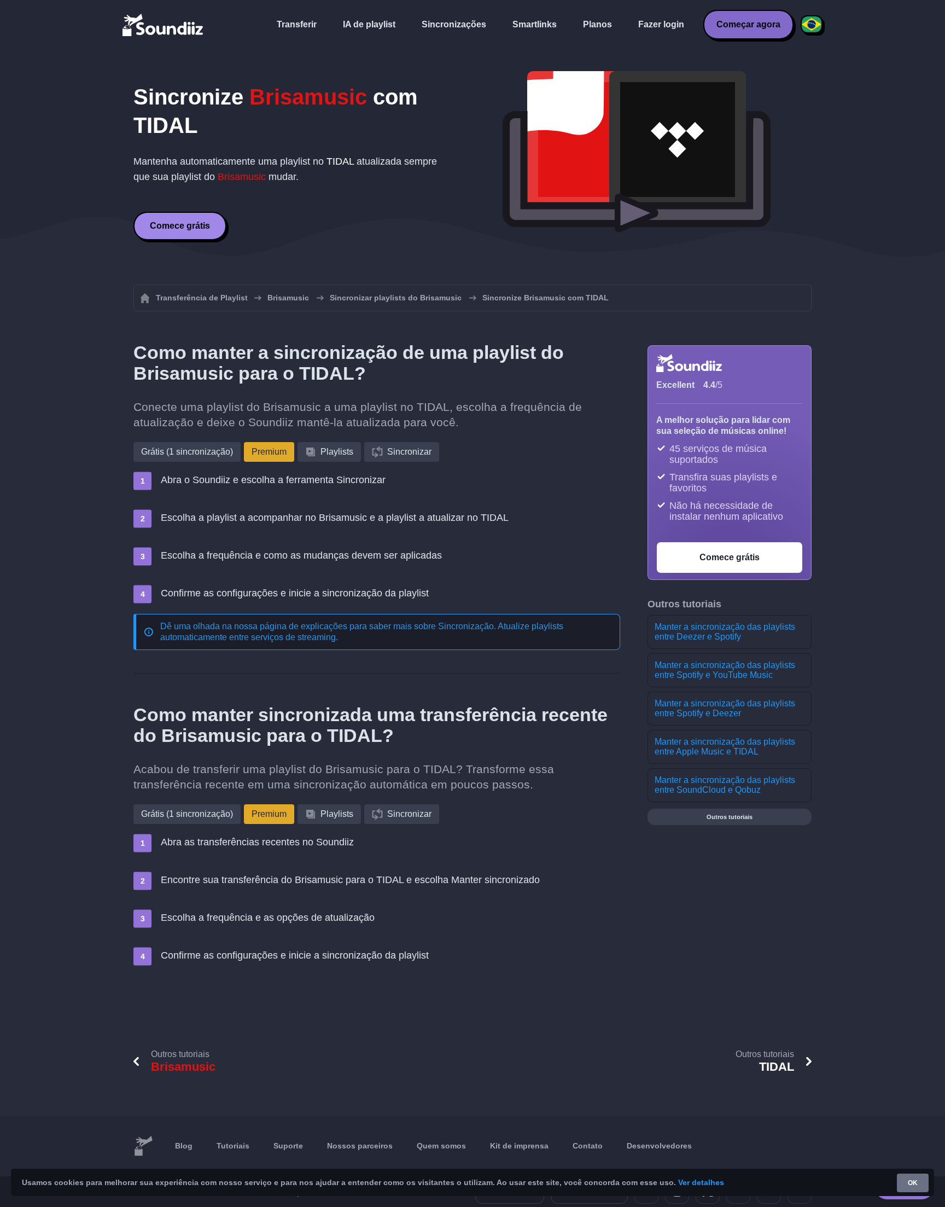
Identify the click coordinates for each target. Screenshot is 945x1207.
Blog (183, 1145)
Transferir (297, 24)
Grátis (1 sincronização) (187, 451)
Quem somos (441, 1145)
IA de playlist (369, 24)
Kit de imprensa (519, 1145)
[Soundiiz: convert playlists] (143, 1146)
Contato (588, 1145)
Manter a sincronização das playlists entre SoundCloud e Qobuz (725, 784)
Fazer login (661, 24)
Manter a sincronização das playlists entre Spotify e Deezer (725, 708)
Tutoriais (233, 1145)
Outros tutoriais (729, 817)
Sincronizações (454, 24)
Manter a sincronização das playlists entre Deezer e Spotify (725, 631)
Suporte (288, 1145)
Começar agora (748, 24)
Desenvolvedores (659, 1145)
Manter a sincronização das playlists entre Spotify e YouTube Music (725, 670)
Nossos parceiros (360, 1145)
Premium (269, 451)
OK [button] (913, 1183)
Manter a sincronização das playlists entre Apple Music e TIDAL (725, 746)
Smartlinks (534, 24)
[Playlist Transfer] (163, 24)
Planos (597, 24)
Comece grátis (180, 225)
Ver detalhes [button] (701, 1182)
